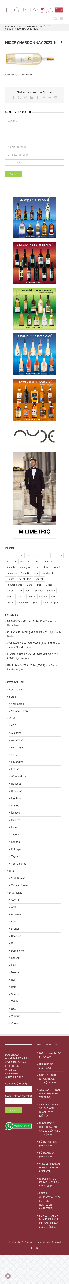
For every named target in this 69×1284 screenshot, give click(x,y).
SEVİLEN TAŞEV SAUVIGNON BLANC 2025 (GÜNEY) (48, 1110)
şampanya (22, 602)
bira (36, 567)
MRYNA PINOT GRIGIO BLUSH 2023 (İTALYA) (48, 1078)
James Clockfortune (19, 647)
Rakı (13, 979)
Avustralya (17, 740)
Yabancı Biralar (20, 885)
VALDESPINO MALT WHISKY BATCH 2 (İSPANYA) (50, 1167)
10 (29, 561)
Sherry (15, 994)
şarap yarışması (51, 602)
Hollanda (16, 783)
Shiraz (21, 596)
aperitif (48, 561)
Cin (13, 943)
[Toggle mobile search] (55, 18)
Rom (13, 986)
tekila (32, 596)
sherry (10, 596)
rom (28, 590)
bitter (46, 567)
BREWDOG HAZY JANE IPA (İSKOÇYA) (29, 621)
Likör (14, 965)
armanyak (24, 567)
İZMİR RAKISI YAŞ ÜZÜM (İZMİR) (26, 665)
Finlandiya (17, 761)
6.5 (41, 555)
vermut (43, 596)
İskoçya (15, 812)
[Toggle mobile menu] (62, 18)
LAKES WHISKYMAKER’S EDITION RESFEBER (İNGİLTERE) (49, 1201)
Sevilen (51, 590)
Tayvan (15, 856)
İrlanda (15, 805)
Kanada (15, 841)
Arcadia (11, 567)
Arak (13, 907)
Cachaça (16, 936)
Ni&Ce (10, 590)
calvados (12, 573)
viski (53, 596)
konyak (39, 579)
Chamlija (25, 573)
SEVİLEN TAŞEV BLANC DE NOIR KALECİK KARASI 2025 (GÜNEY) (49, 1221)
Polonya (16, 849)
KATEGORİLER (15, 682)
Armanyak (17, 914)
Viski (12, 718)
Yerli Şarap (17, 703)
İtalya (14, 827)
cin (36, 573)
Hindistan (16, 791)
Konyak (15, 957)
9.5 (22, 561)
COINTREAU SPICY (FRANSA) (50, 1054)
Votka (14, 1023)
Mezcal (49, 584)
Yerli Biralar (18, 878)
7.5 (54, 555)
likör (39, 584)
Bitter (14, 921)
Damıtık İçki (18, 950)
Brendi (15, 928)
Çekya (14, 754)
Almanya (16, 732)
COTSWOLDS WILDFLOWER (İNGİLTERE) (31, 643)
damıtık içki (48, 573)
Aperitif (15, 899)
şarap (36, 602)
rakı (20, 590)
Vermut (15, 1016)
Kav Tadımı (15, 689)
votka (10, 602)
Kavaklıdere (25, 579)
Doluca (10, 579)
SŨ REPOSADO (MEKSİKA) (48, 1143)
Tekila (14, 1001)
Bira (11, 870)
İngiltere (16, 798)
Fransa (15, 769)
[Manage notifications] (8, 1276)
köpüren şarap (14, 584)
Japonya (16, 834)
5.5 (28, 555)
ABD (13, 725)
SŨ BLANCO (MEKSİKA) (46, 1154)
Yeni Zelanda (18, 863)
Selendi (39, 590)
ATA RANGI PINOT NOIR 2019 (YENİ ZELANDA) (49, 1093)
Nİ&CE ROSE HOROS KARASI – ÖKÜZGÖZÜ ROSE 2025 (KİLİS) (49, 1129)
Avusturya (17, 747)
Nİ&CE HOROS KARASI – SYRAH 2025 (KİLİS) (49, 1182)
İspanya (15, 820)
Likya (29, 584)
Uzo (13, 1008)
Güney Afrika (18, 776)
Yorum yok (27, 74)
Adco (37, 561)
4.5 (14, 555)
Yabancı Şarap (19, 711)
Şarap (12, 696)
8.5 (8, 561)
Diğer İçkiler (16, 892)
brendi (56, 567)
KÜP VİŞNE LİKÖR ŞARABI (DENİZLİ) (28, 632)
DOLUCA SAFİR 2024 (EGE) (48, 1065)
